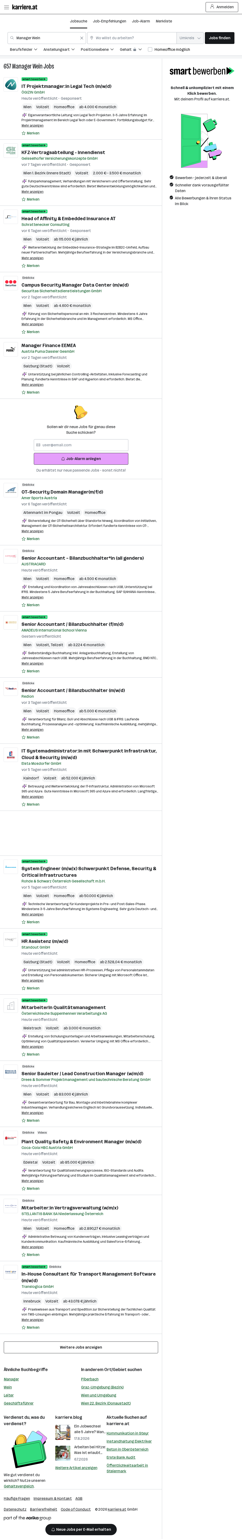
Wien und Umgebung (98, 1395)
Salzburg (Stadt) (37, 366)
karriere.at (118, 1423)
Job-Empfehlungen (109, 21)
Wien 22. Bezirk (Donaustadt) (106, 1403)
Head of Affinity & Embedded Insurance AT (69, 218)
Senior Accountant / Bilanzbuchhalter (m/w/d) (73, 690)
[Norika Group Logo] (27, 1519)
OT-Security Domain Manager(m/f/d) (62, 492)
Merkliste (164, 21)
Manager (11, 1379)
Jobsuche (78, 21)
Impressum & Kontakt (53, 1498)
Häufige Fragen (17, 1498)
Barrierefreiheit (43, 1509)
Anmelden (225, 7)
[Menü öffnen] (6, 7)
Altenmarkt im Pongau (42, 512)
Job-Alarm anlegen (83, 458)
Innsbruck (32, 1301)
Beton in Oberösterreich (127, 1449)
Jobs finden (219, 38)
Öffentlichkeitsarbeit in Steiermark (127, 1468)
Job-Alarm (141, 21)
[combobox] (47, 38)
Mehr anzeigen (32, 126)
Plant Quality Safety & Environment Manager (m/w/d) (81, 1141)
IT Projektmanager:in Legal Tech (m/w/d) (66, 86)
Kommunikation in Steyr (128, 1433)
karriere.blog (68, 1417)
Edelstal (30, 1162)
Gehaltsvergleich (19, 1486)
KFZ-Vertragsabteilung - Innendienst (63, 152)
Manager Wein (27, 66)
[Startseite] (26, 7)
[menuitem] (26, 50)
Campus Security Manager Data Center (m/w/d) (75, 285)
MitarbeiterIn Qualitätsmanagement (64, 1007)
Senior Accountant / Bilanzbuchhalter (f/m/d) (72, 624)
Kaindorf (31, 778)
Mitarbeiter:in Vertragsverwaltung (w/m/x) (70, 1208)
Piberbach (90, 1379)
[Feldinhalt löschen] (82, 38)
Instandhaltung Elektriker (129, 1441)
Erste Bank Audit (121, 1457)
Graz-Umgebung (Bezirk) (102, 1387)
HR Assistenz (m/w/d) (45, 941)
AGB (78, 1498)
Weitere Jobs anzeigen (81, 1347)
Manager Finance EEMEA (49, 345)
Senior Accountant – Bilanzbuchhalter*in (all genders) (83, 558)
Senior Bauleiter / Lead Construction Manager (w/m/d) (82, 1073)
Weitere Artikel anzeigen (76, 1468)
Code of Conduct (76, 1509)
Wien (27, 107)
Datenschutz (15, 1509)
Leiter (9, 1395)
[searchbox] (81, 445)
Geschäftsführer (19, 1403)
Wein (8, 1387)
